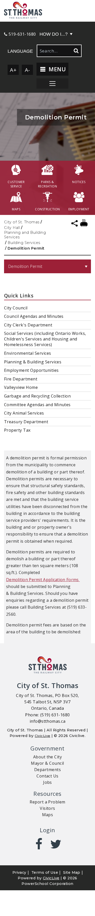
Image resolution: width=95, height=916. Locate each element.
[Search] (75, 51)
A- (27, 69)
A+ (13, 69)
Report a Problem (47, 802)
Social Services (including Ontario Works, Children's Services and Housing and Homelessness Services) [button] (45, 339)
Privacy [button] (19, 872)
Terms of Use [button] (44, 872)
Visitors (47, 808)
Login (47, 830)
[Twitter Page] (56, 844)
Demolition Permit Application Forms (43, 579)
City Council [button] (16, 308)
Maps (47, 814)
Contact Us (47, 776)
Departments (47, 769)
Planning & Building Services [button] (32, 362)
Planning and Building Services (25, 234)
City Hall (12, 227)
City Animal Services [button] (24, 413)
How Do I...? (54, 34)
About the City (47, 757)
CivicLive (42, 736)
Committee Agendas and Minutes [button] (37, 404)
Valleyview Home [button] (21, 387)
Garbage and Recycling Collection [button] (37, 396)
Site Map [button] (71, 872)
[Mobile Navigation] (52, 83)
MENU (56, 69)
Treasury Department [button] (26, 422)
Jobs (47, 782)
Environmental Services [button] (27, 353)
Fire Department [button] (20, 379)
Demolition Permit (25, 266)
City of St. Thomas (22, 222)
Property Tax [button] (17, 430)
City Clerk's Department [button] (28, 325)
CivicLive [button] (51, 878)
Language (20, 51)
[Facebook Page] (38, 844)
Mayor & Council (47, 763)
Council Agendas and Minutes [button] (34, 316)
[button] (47, 11)
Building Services (24, 242)
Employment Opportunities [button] (31, 370)
